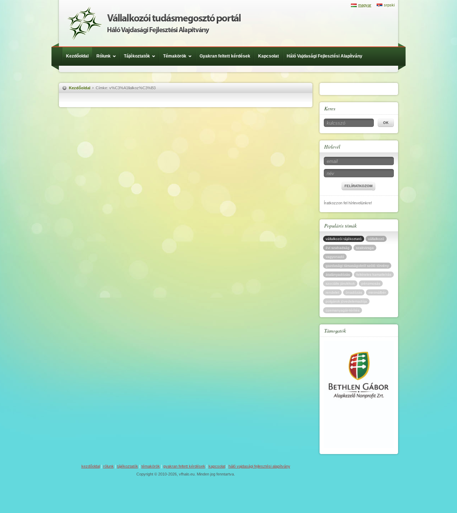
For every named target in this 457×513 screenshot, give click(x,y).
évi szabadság (338, 248)
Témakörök (174, 56)
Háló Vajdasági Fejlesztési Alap (154, 23)
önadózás (354, 292)
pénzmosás (370, 283)
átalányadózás (338, 275)
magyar (364, 5)
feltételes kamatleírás (373, 275)
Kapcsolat (268, 56)
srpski (389, 5)
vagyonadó (335, 257)
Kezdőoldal (77, 56)
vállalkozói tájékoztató (344, 239)
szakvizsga (365, 248)
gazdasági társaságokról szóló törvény (357, 266)
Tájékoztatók (137, 56)
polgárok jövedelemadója (346, 301)
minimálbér (377, 292)
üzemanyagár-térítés (343, 310)
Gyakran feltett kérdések (225, 56)
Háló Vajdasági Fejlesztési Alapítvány (324, 56)
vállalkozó (376, 239)
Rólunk (103, 56)
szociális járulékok (340, 283)
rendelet (332, 292)
